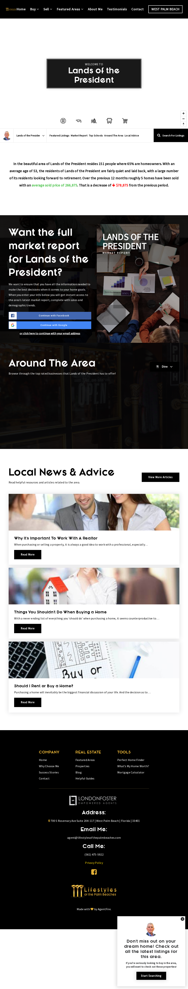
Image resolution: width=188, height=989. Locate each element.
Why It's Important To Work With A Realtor (56, 538)
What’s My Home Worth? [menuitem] (133, 766)
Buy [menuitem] (33, 9)
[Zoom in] (183, 113)
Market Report (79, 135)
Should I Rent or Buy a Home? (43, 686)
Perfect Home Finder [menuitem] (130, 760)
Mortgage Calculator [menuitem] (130, 772)
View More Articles (160, 477)
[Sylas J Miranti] (6, 135)
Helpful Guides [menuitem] (85, 778)
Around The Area (113, 135)
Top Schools (96, 135)
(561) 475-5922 (94, 854)
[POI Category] (63, 120)
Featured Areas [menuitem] (69, 9)
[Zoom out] (183, 118)
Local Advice (132, 135)
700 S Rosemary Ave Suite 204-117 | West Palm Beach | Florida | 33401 (95, 821)
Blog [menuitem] (78, 772)
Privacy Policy (94, 863)
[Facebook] (94, 872)
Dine (165, 366)
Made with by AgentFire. (94, 909)
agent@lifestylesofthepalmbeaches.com (94, 837)
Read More (28, 554)
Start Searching (151, 975)
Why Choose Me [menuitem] (49, 766)
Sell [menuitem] (47, 9)
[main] (94, 374)
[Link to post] (94, 512)
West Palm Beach (165, 9)
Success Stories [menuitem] (49, 772)
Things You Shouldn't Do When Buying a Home (60, 612)
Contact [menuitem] (137, 9)
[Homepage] (11, 9)
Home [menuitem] (21, 9)
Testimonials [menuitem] (117, 9)
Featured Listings (59, 135)
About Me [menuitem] (95, 9)
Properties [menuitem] (82, 766)
